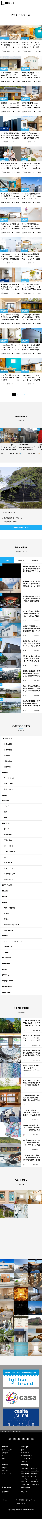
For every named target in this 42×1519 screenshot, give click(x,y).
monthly (35, 560)
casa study (6, 992)
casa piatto (24, 1481)
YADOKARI (8, 947)
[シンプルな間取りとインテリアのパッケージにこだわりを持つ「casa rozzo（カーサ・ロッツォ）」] (10, 365)
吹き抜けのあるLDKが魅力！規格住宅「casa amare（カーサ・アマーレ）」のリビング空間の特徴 (10, 45)
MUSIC (5, 891)
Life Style (6, 823)
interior (5, 772)
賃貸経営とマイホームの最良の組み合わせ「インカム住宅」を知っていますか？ (10, 287)
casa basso (25, 1476)
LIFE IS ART (7, 885)
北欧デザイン (8, 789)
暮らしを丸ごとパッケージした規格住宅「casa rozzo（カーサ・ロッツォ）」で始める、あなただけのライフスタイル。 (10, 196)
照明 (5, 812)
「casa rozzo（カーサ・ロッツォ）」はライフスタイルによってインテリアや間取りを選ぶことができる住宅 (8, 447)
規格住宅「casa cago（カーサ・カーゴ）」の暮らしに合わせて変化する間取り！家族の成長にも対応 (31, 135)
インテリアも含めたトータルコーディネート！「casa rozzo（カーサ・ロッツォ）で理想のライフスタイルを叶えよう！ (31, 196)
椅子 (5, 817)
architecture (7, 738)
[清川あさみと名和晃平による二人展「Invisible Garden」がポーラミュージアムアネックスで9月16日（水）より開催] (10, 1070)
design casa (7, 986)
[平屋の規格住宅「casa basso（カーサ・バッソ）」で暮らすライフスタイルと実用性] (10, 153)
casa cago (34, 1479)
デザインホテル (9, 784)
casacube (4, 249)
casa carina (34, 1471)
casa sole (34, 1468)
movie (4, 896)
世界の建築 (8, 744)
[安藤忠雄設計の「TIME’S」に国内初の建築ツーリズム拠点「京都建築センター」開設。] (10, 1114)
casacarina (25, 68)
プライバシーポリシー (32, 1500)
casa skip (34, 1476)
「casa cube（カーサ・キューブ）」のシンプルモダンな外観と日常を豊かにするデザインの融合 (10, 256)
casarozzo (25, 38)
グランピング (8, 862)
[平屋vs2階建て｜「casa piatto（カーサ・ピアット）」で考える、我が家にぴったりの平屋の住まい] (10, 63)
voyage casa (7, 981)
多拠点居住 (8, 834)
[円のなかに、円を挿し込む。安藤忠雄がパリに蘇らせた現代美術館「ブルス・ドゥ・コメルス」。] (10, 1055)
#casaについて (12, 1500)
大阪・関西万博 (9, 908)
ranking (21, 418)
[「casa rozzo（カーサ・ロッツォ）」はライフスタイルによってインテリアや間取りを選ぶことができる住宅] (9, 435)
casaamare (4, 38)
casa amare (8, 512)
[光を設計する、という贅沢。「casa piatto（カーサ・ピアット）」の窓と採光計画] (10, 1040)
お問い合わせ (21, 1503)
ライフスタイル (22, 15)
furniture (5, 801)
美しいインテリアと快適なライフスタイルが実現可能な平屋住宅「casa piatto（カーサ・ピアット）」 (10, 317)
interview (6, 963)
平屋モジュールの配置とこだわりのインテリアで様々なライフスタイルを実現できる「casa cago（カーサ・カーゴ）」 (10, 226)
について (21, 527)
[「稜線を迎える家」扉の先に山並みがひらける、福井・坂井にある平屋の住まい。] (10, 1099)
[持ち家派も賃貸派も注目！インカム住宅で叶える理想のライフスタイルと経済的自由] (10, 123)
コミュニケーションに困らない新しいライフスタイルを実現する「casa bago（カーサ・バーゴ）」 (31, 347)
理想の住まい (8, 767)
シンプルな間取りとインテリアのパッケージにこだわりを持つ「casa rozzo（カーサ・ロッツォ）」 (10, 377)
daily (7, 560)
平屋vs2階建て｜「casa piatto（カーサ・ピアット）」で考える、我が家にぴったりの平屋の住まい (10, 75)
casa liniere (25, 1473)
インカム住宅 (4, 128)
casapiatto (4, 68)
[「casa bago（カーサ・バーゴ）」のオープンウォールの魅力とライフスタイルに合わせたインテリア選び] (10, 335)
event (4, 902)
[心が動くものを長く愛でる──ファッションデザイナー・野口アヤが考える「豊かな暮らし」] (10, 1129)
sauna (4, 795)
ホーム (5, 1500)
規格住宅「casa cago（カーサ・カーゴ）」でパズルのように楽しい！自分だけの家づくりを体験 (10, 105)
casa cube (24, 1468)
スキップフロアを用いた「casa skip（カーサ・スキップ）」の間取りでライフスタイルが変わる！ (31, 226)
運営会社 (21, 1500)
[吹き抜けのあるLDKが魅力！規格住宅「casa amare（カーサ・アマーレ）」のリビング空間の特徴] (10, 32)
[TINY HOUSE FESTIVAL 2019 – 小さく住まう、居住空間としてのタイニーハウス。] (27, 435)
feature (5, 936)
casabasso (4, 159)
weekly (21, 560)
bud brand (6, 958)
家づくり (5, 975)
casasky (24, 159)
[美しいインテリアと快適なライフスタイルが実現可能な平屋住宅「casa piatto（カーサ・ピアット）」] (10, 305)
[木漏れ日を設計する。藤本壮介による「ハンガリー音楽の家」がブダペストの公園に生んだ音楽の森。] (10, 1025)
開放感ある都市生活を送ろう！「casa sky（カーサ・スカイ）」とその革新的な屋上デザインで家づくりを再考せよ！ (31, 256)
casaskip (25, 219)
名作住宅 (7, 755)
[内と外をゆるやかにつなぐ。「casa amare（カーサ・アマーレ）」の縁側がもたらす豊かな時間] (10, 1144)
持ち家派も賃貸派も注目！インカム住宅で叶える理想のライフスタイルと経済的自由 (10, 135)
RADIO (6, 952)
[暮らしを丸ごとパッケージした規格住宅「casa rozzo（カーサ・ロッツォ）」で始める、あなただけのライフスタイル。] (10, 184)
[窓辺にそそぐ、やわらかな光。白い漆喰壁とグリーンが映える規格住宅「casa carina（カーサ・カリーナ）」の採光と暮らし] (10, 1085)
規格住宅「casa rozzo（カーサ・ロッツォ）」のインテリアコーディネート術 (31, 45)
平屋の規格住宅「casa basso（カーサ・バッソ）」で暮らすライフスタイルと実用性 (10, 166)
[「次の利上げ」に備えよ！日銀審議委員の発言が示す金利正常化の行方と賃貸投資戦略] (10, 1159)
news (4, 969)
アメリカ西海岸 (9, 851)
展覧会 (6, 919)
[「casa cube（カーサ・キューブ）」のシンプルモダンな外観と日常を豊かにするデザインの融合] (10, 244)
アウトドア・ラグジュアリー (14, 941)
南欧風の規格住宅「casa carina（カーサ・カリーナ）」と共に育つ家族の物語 (31, 75)
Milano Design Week (11, 925)
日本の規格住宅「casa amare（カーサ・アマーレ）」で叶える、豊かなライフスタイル (31, 105)
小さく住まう (8, 879)
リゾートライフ (9, 868)
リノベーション (9, 778)
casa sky (24, 1479)
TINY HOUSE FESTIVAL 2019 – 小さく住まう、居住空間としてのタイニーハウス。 (27, 447)
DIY (5, 857)
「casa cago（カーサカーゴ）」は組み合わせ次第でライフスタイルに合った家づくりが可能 (31, 317)
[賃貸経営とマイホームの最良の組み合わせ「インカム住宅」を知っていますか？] (10, 274)
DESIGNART (8, 930)
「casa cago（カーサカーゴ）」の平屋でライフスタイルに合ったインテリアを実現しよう (31, 377)
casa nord (34, 1473)
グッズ (6, 806)
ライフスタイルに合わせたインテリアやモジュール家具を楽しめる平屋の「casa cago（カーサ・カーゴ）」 (31, 287)
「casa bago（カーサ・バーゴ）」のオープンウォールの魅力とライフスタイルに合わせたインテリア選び (10, 347)
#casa (20, 1510)
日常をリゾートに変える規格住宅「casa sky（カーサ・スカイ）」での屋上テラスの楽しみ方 (31, 166)
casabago (4, 340)
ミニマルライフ (9, 874)
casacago (4, 98)
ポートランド (8, 846)
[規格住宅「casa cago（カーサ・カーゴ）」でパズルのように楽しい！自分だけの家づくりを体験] (10, 93)
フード (6, 829)
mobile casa (35, 1484)
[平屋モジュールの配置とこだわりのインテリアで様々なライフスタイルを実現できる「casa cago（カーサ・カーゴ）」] (10, 214)
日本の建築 (8, 750)
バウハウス (8, 761)
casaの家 (25, 1465)
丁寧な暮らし (8, 840)
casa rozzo (34, 1481)
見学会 (6, 913)
